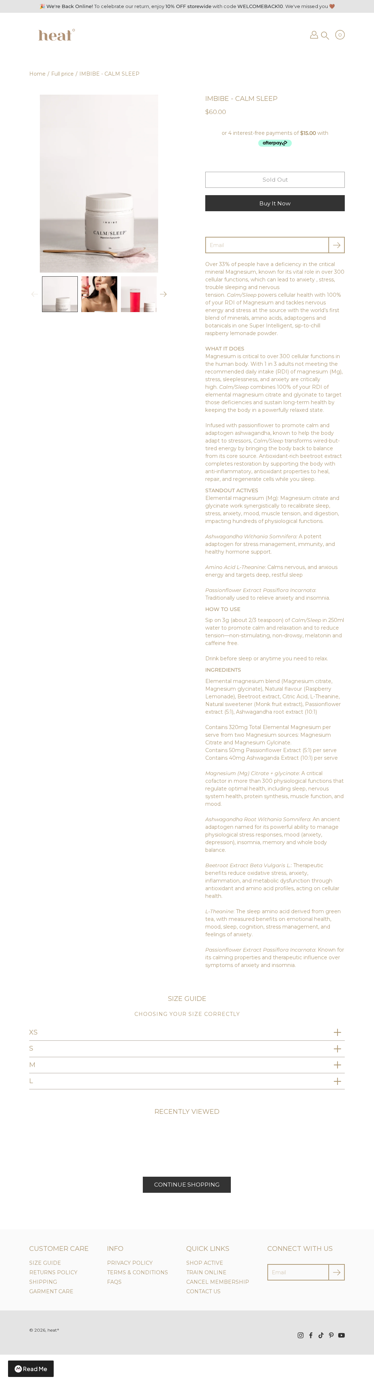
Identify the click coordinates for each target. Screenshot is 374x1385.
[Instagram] (300, 1335)
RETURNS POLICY (53, 1272)
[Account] (314, 35)
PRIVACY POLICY (130, 1263)
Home (37, 74)
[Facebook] (311, 1335)
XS (33, 1032)
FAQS (114, 1282)
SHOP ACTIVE (204, 1263)
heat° (53, 1330)
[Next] (163, 294)
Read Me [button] (35, 1369)
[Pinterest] (331, 1335)
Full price (62, 74)
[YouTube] (341, 1335)
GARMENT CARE (51, 1291)
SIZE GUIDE (45, 1263)
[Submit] (336, 1272)
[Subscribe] (336, 245)
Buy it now (275, 203)
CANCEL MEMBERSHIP (217, 1282)
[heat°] (55, 34)
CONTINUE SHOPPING (187, 1184)
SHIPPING (43, 1282)
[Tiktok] (321, 1335)
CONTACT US (203, 1291)
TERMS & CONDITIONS (137, 1272)
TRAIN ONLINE (206, 1272)
